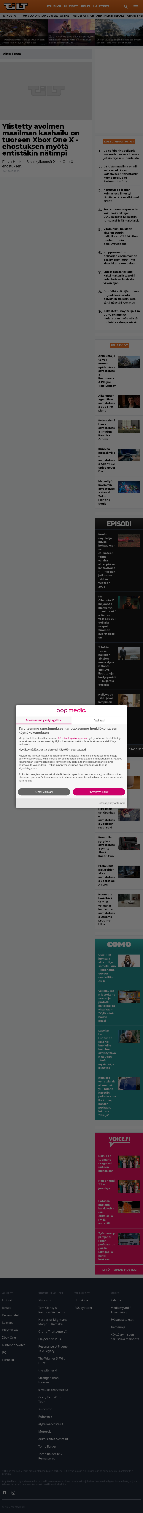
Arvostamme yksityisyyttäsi (43, 720)
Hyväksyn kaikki (99, 791)
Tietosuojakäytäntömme (111, 802)
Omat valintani (44, 791)
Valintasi (99, 720)
